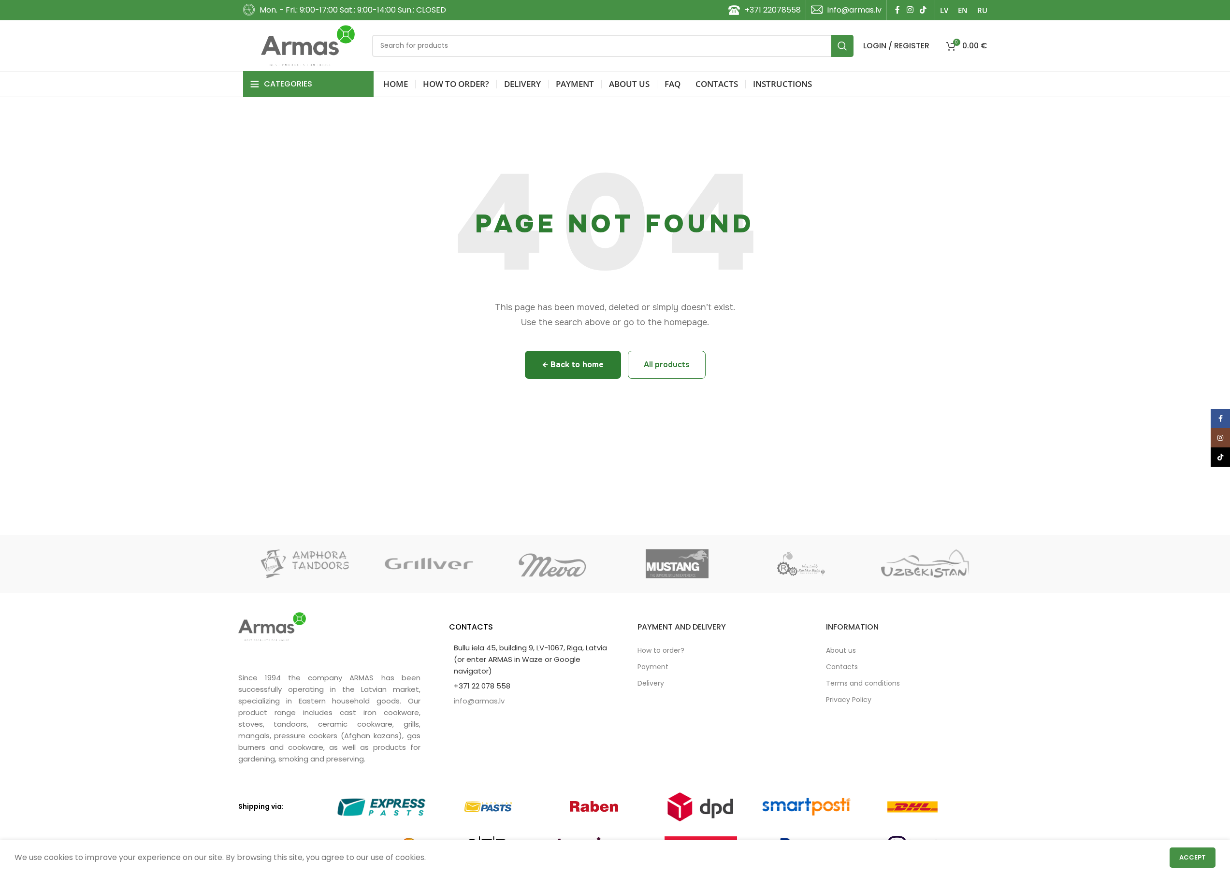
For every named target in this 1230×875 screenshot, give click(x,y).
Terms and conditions (863, 683)
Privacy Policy (848, 699)
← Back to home (573, 364)
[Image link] (272, 625)
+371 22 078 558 (482, 686)
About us (841, 650)
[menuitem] (944, 10)
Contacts (842, 667)
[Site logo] (308, 45)
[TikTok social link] (922, 9)
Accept (1192, 857)
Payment (652, 667)
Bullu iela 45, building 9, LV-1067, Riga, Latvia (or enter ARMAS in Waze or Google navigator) (530, 659)
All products (667, 364)
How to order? (660, 650)
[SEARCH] (842, 46)
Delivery (650, 683)
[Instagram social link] (909, 9)
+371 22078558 (773, 9)
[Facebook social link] (897, 9)
